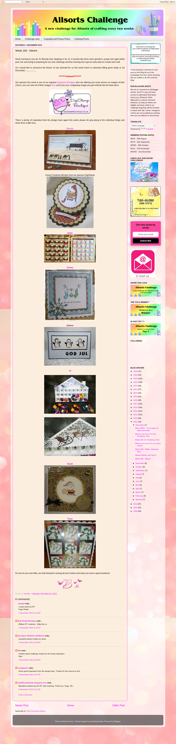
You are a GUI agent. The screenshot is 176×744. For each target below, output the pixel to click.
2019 (135, 397)
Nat (19, 650)
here (54, 85)
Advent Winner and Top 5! (145, 455)
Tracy (70, 519)
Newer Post (21, 705)
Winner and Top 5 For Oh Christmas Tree (145, 435)
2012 (135, 422)
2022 (135, 386)
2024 (135, 378)
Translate (149, 129)
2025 (135, 375)
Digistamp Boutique (66, 82)
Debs (70, 233)
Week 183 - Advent (143, 459)
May (138, 485)
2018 (135, 400)
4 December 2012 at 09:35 (29, 660)
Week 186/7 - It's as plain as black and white (146, 429)
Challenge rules (32, 39)
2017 (135, 404)
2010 (135, 508)
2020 (135, 393)
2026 (135, 371)
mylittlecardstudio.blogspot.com (32, 683)
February (140, 496)
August (139, 474)
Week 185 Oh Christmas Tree (147, 440)
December (140, 425)
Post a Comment (25, 695)
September (140, 470)
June (138, 481)
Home (18, 39)
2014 (135, 415)
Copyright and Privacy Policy (57, 39)
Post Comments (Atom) (35, 711)
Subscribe (145, 241)
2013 (135, 418)
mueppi (21, 603)
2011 (135, 504)
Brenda (70, 128)
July (137, 478)
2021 (135, 389)
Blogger (117, 721)
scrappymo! (23, 668)
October (139, 467)
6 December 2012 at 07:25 (29, 675)
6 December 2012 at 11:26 (29, 689)
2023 (135, 382)
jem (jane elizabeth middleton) (31, 636)
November (140, 463)
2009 (135, 511)
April (138, 489)
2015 (135, 411)
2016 (135, 407)
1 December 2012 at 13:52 (29, 613)
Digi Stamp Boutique (27, 621)
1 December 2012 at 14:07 (29, 628)
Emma (70, 267)
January (139, 499)
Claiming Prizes (81, 39)
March (138, 492)
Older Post (118, 705)
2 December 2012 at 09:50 (29, 642)
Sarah (70, 464)
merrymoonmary (96, 721)
